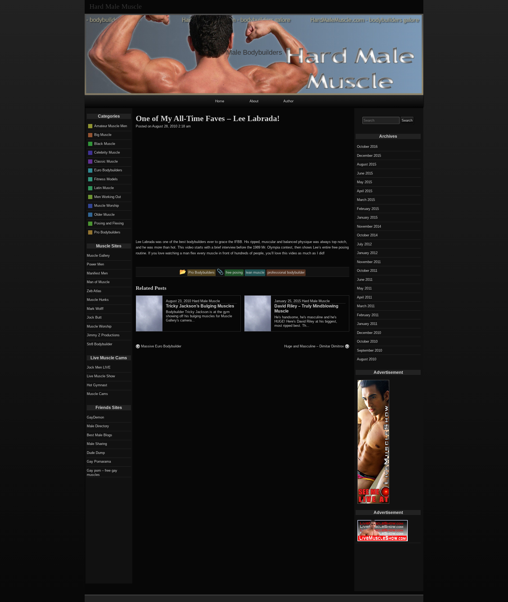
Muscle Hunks (98, 300)
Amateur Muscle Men (110, 126)
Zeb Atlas (94, 291)
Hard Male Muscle (206, 301)
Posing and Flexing (109, 223)
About (254, 100)
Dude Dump (96, 453)
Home (219, 100)
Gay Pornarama (99, 461)
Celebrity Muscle (107, 152)
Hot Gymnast (97, 385)
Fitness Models (106, 179)
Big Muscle (102, 135)
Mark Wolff (95, 309)
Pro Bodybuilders (107, 232)
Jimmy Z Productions (103, 335)
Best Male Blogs (99, 435)
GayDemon (95, 417)
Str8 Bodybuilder (99, 344)
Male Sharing (97, 444)
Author (288, 100)
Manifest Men (97, 273)
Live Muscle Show (101, 376)
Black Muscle (104, 144)
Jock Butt (94, 317)
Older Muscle (104, 215)
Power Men (95, 264)
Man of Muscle (98, 282)
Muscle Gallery (98, 256)
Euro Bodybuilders (108, 170)
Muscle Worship (106, 206)
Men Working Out (107, 197)
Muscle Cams (97, 394)
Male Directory (98, 426)
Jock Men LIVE (99, 367)
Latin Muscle (104, 188)
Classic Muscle (106, 161)
